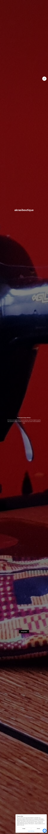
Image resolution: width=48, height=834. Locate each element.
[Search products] (44, 79)
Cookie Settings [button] (31, 831)
